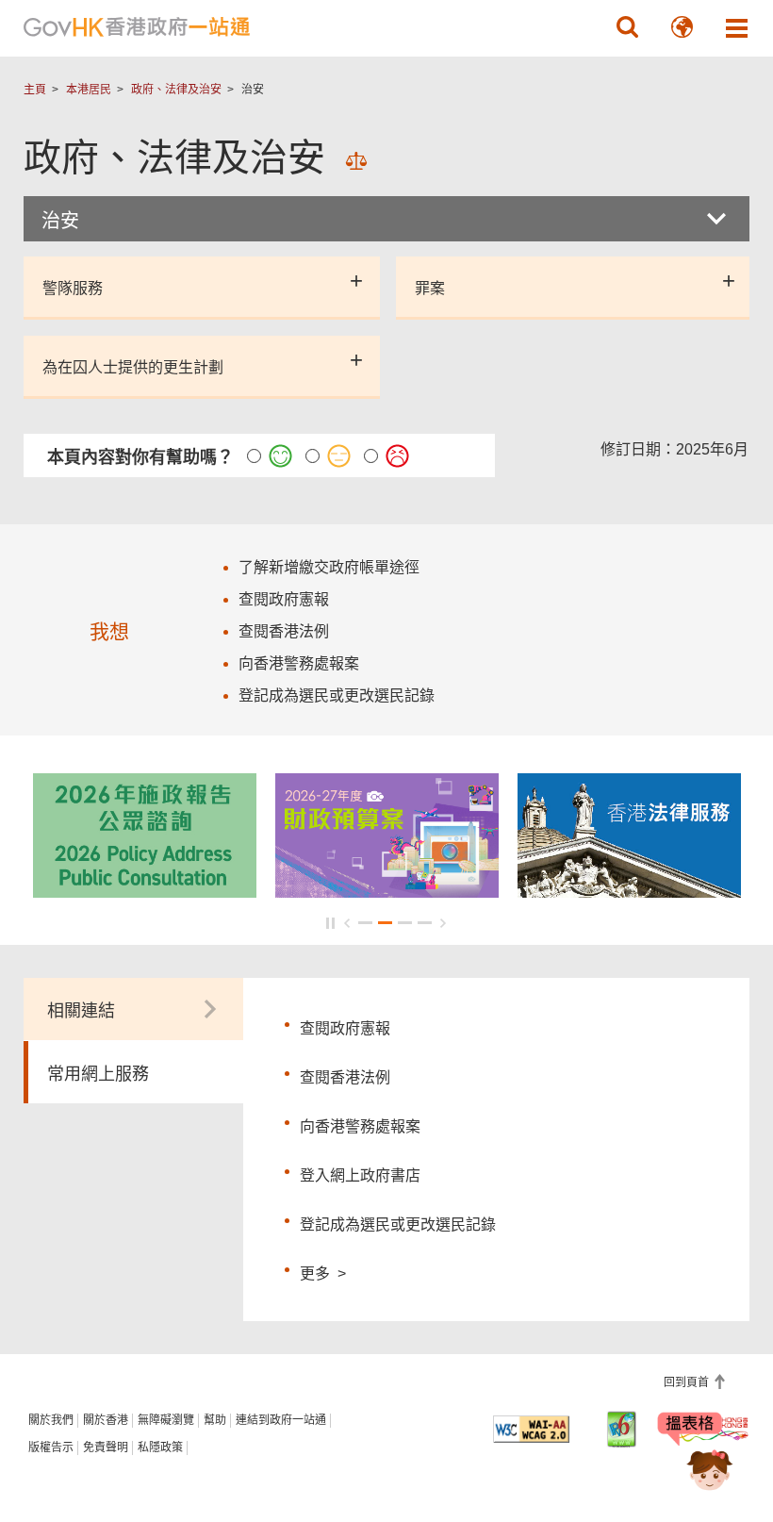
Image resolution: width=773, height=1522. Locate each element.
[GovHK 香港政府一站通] (137, 27)
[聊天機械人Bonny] (696, 1454)
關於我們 (51, 1420)
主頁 (35, 89)
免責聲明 (105, 1447)
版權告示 (51, 1447)
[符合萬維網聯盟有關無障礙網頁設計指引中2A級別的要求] (531, 1428)
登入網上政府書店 (360, 1175)
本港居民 (88, 89)
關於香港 (105, 1420)
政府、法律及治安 (176, 89)
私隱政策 (160, 1447)
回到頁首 (688, 1382)
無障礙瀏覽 (166, 1420)
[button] (627, 27)
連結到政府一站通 (281, 1420)
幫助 (215, 1420)
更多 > (323, 1271)
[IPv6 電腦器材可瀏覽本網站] (622, 1429)
